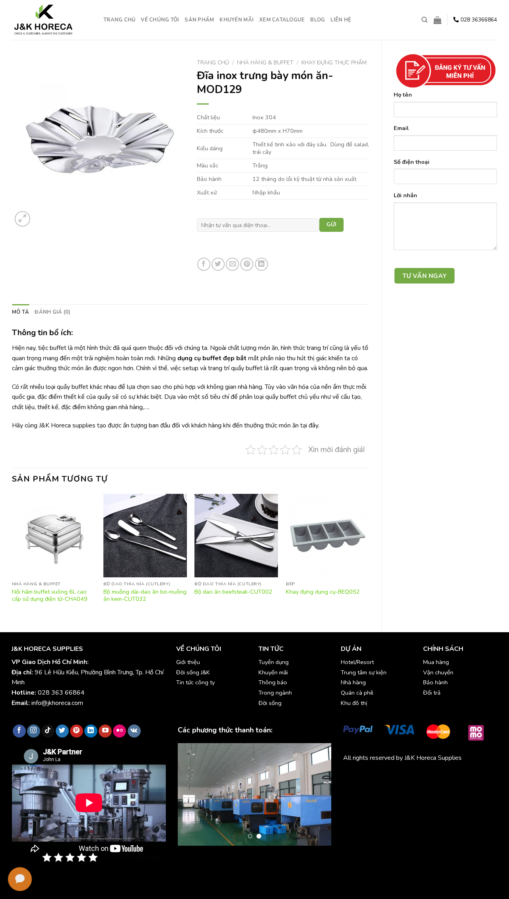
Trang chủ (119, 19)
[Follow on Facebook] (19, 731)
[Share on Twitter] (218, 264)
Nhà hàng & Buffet (265, 62)
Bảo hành (435, 682)
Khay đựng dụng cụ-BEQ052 (323, 592)
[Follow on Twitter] (62, 731)
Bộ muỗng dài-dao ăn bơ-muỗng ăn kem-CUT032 (145, 595)
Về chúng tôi (160, 19)
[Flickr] (119, 731)
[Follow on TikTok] (47, 731)
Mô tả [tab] (20, 312)
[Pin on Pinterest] (246, 264)
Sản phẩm (199, 19)
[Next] (369, 556)
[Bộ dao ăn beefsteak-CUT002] (236, 535)
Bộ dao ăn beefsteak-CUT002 (233, 592)
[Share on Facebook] (203, 264)
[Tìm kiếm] (424, 19)
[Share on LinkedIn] (261, 264)
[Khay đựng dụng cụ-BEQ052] (327, 535)
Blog (317, 19)
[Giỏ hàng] (437, 20)
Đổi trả (432, 693)
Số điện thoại (411, 162)
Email (401, 128)
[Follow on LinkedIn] (90, 731)
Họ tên (403, 95)
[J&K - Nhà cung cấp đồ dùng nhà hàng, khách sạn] (51, 20)
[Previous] (12, 556)
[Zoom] (22, 219)
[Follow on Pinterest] (76, 731)
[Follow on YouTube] (105, 731)
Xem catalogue (282, 19)
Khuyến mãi (237, 19)
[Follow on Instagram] (33, 731)
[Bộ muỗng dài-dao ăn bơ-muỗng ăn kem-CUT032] (145, 535)
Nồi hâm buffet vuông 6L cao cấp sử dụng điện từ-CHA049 (49, 595)
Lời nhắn (405, 195)
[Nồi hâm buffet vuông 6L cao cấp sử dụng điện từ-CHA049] (53, 535)
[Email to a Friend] (232, 264)
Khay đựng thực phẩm (334, 62)
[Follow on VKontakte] (134, 731)
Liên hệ (340, 19)
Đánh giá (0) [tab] (52, 312)
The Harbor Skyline (369, 786)
